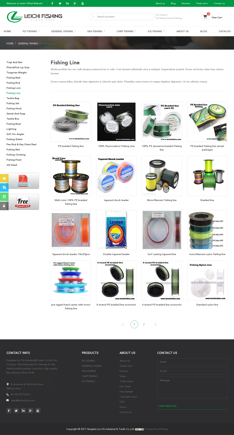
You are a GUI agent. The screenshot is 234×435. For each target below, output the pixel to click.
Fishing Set (13, 103)
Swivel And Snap (16, 113)
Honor (123, 407)
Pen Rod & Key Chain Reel (21, 144)
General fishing (174, 18)
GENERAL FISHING (62, 31)
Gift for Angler (15, 134)
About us (160, 3)
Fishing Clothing (16, 154)
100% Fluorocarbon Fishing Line (116, 146)
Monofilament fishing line (162, 200)
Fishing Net (13, 149)
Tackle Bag (13, 98)
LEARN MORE (70, 121)
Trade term (202, 3)
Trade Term (126, 366)
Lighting (11, 129)
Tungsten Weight (17, 72)
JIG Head (12, 165)
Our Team (125, 386)
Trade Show (126, 381)
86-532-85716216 (20, 394)
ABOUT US (182, 31)
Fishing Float (14, 159)
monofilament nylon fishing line (207, 254)
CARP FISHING (125, 31)
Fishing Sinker (15, 139)
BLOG (203, 31)
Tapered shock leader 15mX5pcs (71, 254)
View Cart (217, 17)
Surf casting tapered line (162, 254)
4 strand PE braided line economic (162, 304)
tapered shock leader (116, 200)
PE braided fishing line (71, 146)
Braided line (207, 200)
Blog (173, 3)
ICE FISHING (155, 31)
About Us (125, 360)
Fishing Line (48, 43)
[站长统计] (139, 429)
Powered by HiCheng (156, 429)
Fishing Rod (13, 82)
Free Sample (126, 391)
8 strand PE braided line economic (116, 304)
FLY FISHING (30, 31)
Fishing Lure (14, 88)
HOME (7, 31)
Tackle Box (13, 118)
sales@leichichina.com (23, 400)
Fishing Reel (13, 77)
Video (123, 376)
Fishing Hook (14, 108)
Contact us (219, 3)
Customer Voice (128, 396)
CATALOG (225, 31)
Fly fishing (161, 18)
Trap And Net (14, 62)
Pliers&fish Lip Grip (18, 67)
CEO (122, 401)
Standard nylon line (207, 304)
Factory (124, 371)
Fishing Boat (14, 123)
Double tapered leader (116, 254)
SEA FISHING (94, 31)
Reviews (186, 3)
